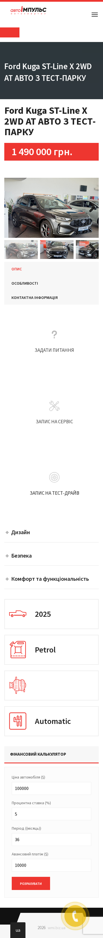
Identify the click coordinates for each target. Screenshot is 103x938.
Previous (13, 207)
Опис (16, 269)
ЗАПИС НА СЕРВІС (54, 434)
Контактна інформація (34, 297)
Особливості (24, 283)
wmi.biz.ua (57, 927)
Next (90, 207)
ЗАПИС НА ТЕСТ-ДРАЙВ (54, 506)
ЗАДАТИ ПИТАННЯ (54, 363)
